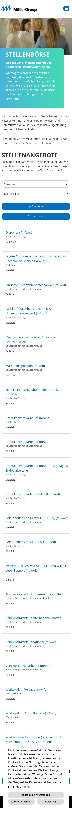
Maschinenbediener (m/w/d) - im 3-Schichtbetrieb (30, 339)
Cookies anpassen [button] (21, 801)
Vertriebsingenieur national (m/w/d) (31, 642)
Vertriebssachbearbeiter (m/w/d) (28, 666)
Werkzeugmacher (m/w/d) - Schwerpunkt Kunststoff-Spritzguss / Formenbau (34, 739)
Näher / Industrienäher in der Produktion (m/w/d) (34, 392)
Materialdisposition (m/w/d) (25, 366)
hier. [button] (27, 787)
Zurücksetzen (36, 206)
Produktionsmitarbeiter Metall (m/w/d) (33, 494)
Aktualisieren (36, 216)
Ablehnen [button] (50, 801)
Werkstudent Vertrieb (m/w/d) (26, 689)
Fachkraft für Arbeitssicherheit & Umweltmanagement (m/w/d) (28, 311)
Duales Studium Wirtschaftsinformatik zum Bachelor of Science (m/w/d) (36, 258)
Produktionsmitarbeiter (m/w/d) (28, 418)
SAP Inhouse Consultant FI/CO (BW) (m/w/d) (36, 518)
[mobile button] (66, 8)
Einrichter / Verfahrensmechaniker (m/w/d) (36, 285)
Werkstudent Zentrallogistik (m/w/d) (31, 713)
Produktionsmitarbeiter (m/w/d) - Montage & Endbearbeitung (37, 468)
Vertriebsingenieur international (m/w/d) (34, 618)
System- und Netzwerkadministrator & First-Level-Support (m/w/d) (36, 568)
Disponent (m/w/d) (19, 232)
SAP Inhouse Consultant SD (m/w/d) (31, 542)
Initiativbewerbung (54, 166)
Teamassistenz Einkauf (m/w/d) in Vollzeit (35, 594)
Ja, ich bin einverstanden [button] (36, 794)
